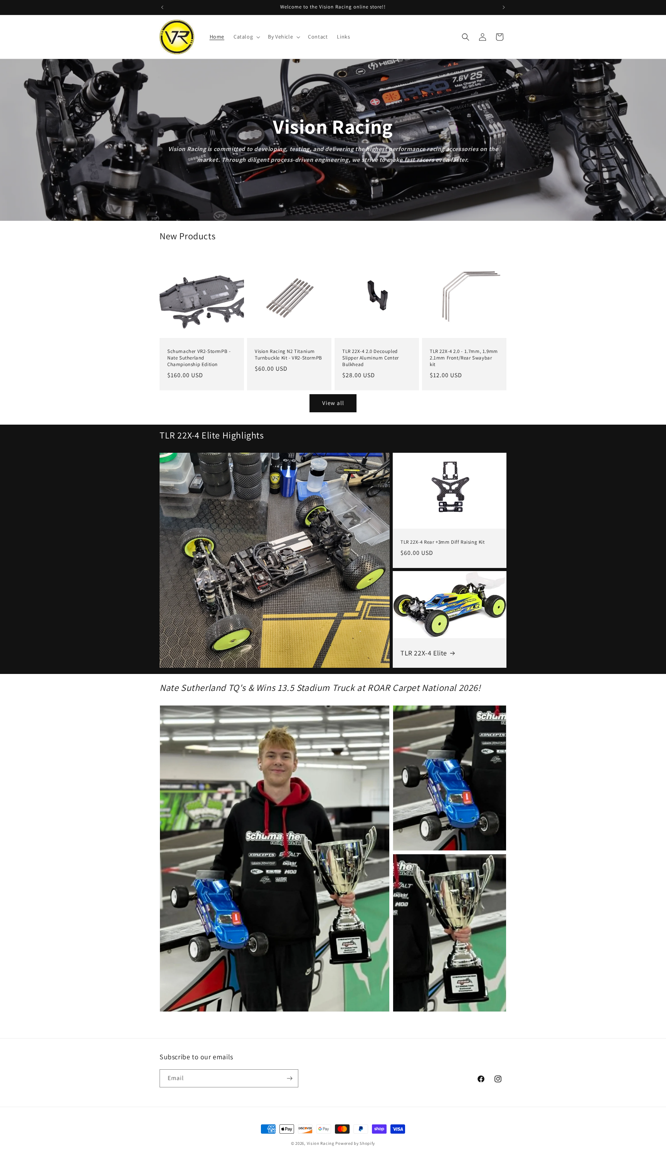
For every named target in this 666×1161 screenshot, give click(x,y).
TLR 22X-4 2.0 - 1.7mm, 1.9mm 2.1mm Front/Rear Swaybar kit (464, 358)
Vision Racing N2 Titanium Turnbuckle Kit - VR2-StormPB (288, 354)
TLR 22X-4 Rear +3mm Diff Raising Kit (442, 542)
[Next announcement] (503, 7)
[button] (246, 37)
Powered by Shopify (355, 1143)
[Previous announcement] (162, 7)
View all (333, 403)
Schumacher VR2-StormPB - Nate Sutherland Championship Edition (198, 358)
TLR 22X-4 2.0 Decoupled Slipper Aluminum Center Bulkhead (370, 358)
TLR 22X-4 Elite (423, 653)
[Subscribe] (289, 1078)
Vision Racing (321, 1143)
